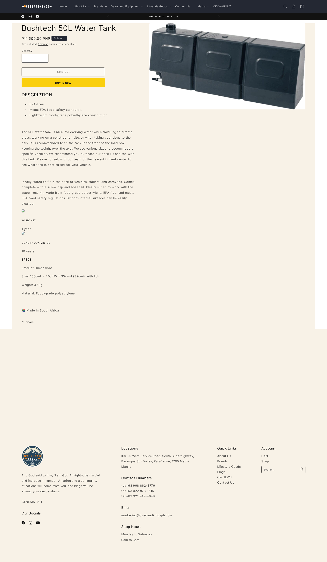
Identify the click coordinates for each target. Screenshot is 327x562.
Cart (264, 456)
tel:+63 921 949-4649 (138, 496)
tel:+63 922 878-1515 (137, 491)
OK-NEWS (224, 477)
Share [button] (30, 322)
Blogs (221, 472)
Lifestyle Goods (229, 466)
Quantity (27, 50)
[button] (285, 6)
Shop (265, 461)
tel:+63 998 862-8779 (138, 485)
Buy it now (63, 82)
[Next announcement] (219, 16)
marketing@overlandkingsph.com (146, 515)
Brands (222, 461)
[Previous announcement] (108, 16)
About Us (224, 456)
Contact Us (225, 482)
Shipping (43, 44)
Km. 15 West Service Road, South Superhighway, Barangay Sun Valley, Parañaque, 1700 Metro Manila (157, 461)
